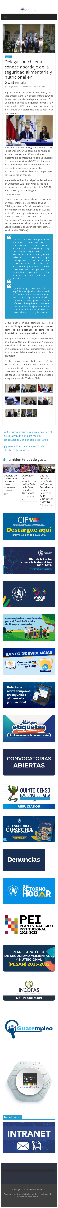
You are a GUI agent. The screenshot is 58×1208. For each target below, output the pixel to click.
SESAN (8, 57)
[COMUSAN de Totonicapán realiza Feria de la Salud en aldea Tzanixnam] (28, 465)
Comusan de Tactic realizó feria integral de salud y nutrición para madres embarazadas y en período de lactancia (28, 435)
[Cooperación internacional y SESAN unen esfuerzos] (11, 465)
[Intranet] (29, 1123)
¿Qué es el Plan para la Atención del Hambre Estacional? (24, 448)
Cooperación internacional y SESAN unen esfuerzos (11, 481)
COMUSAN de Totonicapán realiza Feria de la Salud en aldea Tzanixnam (29, 484)
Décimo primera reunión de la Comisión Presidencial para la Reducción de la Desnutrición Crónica (47, 488)
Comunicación (27, 86)
